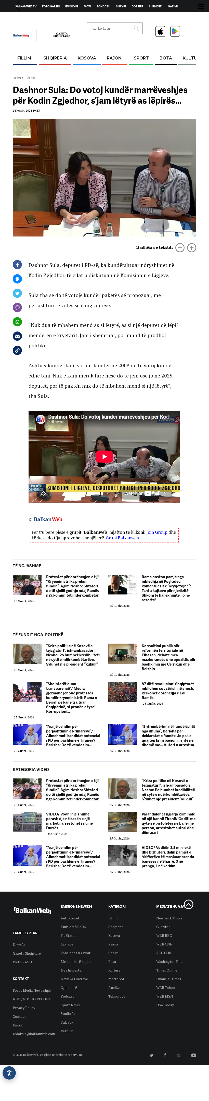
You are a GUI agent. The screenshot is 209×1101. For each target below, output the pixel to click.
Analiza (114, 987)
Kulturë (192, 58)
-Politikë (30, 78)
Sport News (70, 1004)
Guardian (163, 926)
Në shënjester (72, 970)
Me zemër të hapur (76, 961)
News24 (42, 18)
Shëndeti (155, 6)
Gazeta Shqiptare (27, 953)
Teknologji (116, 996)
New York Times (169, 918)
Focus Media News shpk (32, 990)
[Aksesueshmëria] (9, 1073)
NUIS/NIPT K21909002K (32, 999)
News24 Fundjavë (74, 978)
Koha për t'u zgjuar (75, 952)
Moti (87, 6)
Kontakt (60, 18)
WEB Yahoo (165, 987)
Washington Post (170, 961)
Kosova (87, 58)
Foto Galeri (51, 6)
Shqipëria (55, 58)
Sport (141, 58)
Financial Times (168, 978)
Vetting (67, 1030)
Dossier (137, 6)
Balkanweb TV (25, 6)
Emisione (71, 6)
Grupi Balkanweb (122, 538)
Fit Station (69, 935)
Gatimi (173, 6)
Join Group (156, 532)
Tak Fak (67, 1022)
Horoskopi (23, 18)
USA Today (165, 1004)
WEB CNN (164, 944)
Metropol (116, 978)
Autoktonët (70, 918)
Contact (19, 1016)
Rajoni (115, 58)
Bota (166, 58)
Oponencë (69, 987)
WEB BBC (164, 935)
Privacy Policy (24, 1007)
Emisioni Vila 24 (73, 926)
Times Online (166, 970)
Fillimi (25, 58)
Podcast (67, 996)
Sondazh (103, 6)
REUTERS (164, 952)
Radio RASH (22, 962)
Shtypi (121, 6)
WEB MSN (164, 996)
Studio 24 (68, 1013)
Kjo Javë (67, 944)
